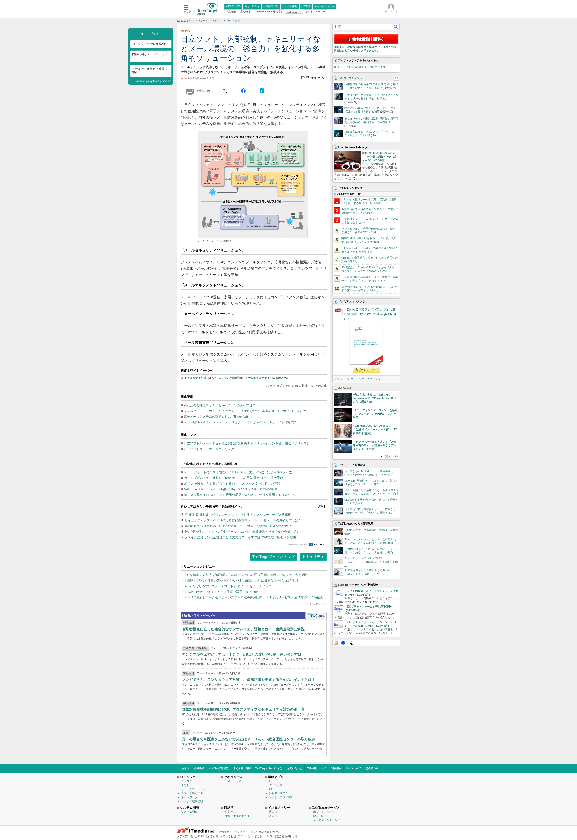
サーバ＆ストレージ (193, 789)
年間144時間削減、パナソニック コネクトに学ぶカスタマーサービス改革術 (238, 514)
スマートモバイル (192, 793)
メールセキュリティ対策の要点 (149, 70)
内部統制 (234, 377)
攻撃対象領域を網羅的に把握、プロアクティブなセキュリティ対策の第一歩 (243, 709)
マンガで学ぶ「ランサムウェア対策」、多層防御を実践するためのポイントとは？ (248, 679)
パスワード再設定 (219, 768)
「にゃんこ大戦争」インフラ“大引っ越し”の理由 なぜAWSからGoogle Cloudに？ (370, 314)
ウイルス (217, 377)
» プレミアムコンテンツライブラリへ (357, 379)
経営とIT (230, 811)
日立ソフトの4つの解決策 (149, 44)
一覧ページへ (390, 456)
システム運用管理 (192, 801)
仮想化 (185, 785)
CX (271, 789)
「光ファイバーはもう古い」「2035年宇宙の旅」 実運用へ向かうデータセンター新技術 (374, 445)
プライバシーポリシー (251, 836)
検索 (396, 27)
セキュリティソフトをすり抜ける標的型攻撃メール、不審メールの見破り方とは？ (243, 520)
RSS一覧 (318, 815)
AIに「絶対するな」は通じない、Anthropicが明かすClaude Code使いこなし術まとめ (374, 398)
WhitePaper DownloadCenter (316, 616)
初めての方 (372, 768)
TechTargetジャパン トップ (273, 557)
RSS (336, 643)
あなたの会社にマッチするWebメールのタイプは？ (220, 405)
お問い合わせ (294, 768)
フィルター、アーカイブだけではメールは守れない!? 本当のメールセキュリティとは (245, 411)
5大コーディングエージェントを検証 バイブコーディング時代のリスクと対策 (376, 414)
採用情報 (291, 836)
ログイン (184, 768)
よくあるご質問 (242, 768)
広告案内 (212, 836)
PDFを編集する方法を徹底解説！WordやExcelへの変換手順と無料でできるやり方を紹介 (246, 575)
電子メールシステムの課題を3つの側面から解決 (218, 416)
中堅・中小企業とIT (237, 815)
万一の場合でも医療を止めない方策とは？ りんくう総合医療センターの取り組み (248, 739)
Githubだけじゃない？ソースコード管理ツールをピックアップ (227, 586)
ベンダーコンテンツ (350, 78)
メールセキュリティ (257, 377)
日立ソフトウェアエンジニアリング (209, 449)
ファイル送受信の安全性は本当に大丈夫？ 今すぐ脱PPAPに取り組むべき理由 (240, 537)
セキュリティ (313, 557)
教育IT (273, 815)
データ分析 (276, 785)
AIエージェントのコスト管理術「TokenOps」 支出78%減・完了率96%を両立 (371, 562)
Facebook (343, 643)
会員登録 (199, 768)
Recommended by (299, 544)
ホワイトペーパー (324, 811)
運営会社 (279, 836)
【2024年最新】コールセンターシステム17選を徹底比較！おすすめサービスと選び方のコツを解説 (253, 597)
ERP (271, 781)
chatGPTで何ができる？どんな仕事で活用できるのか (221, 592)
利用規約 (336, 768)
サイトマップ (353, 768)
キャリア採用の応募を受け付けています (361, 67)
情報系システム (278, 793)
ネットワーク (189, 797)
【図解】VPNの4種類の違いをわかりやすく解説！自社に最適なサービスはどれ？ (241, 580)
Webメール (282, 377)
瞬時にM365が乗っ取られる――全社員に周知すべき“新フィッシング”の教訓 (380, 157)
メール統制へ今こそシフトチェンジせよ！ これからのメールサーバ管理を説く (240, 422)
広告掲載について (317, 768)
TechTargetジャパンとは (268, 768)
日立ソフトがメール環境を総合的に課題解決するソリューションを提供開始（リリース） (247, 443)
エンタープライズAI (281, 797)
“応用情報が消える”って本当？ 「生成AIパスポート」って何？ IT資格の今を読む (375, 429)
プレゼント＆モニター (326, 820)
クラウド (186, 781)
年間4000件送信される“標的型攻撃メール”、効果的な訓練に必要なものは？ (238, 526)
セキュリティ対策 (195, 377)
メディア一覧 (185, 836)
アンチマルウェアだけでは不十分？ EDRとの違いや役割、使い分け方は (242, 654)
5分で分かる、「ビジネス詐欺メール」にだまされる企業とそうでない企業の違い (242, 531)
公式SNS (200, 836)
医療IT (273, 811)
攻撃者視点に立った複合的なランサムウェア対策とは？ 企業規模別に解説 (243, 629)
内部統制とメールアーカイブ (149, 56)
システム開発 (189, 811)
